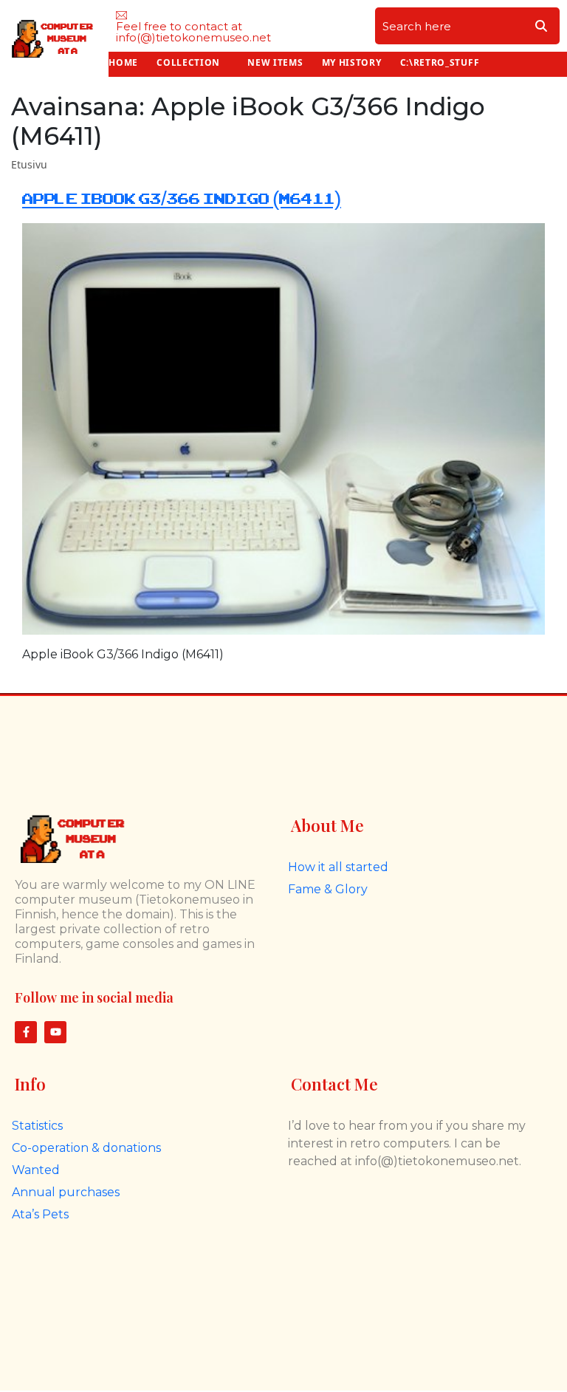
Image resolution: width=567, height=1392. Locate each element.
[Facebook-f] (26, 1032)
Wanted (36, 1170)
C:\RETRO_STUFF (440, 62)
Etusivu (29, 164)
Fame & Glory (328, 889)
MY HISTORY (352, 62)
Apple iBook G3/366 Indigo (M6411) (181, 199)
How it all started (338, 867)
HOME (123, 62)
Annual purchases (66, 1192)
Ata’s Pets (40, 1214)
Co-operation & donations (86, 1148)
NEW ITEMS (275, 62)
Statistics (37, 1126)
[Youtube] (55, 1032)
